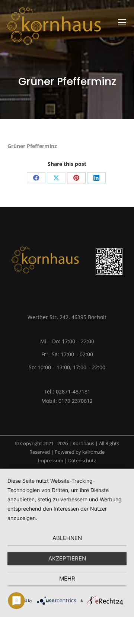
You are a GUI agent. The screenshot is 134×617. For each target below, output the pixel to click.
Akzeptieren (67, 558)
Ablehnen (67, 538)
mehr (67, 578)
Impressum (50, 460)
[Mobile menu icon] (122, 22)
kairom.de (93, 452)
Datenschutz (82, 460)
